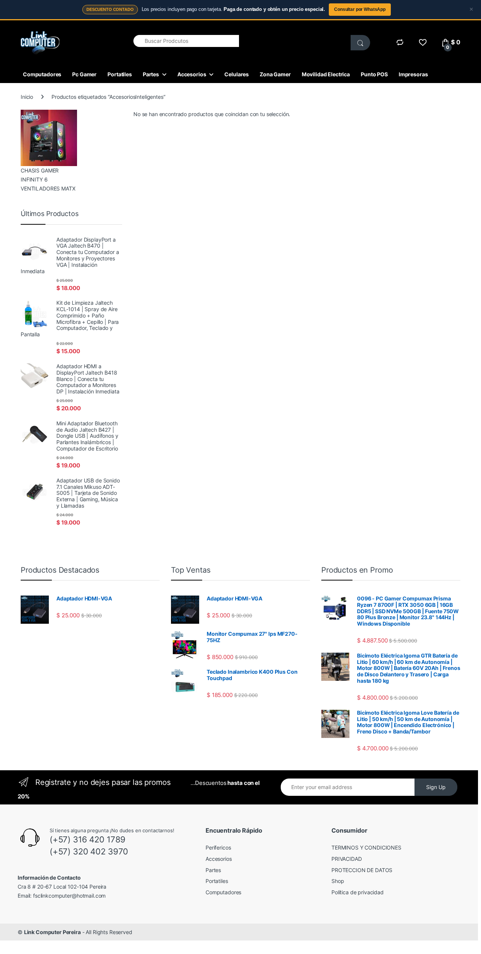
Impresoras (413, 74)
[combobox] (186, 41)
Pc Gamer (84, 74)
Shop (337, 881)
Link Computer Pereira (52, 932)
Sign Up (436, 787)
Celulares (236, 74)
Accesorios (191, 74)
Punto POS (374, 74)
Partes (151, 74)
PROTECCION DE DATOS (361, 870)
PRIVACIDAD (346, 859)
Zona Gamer (275, 74)
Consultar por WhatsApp (360, 9)
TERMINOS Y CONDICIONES (366, 847)
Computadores (42, 74)
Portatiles (119, 74)
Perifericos (218, 847)
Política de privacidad (357, 892)
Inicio (27, 97)
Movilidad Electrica (326, 74)
